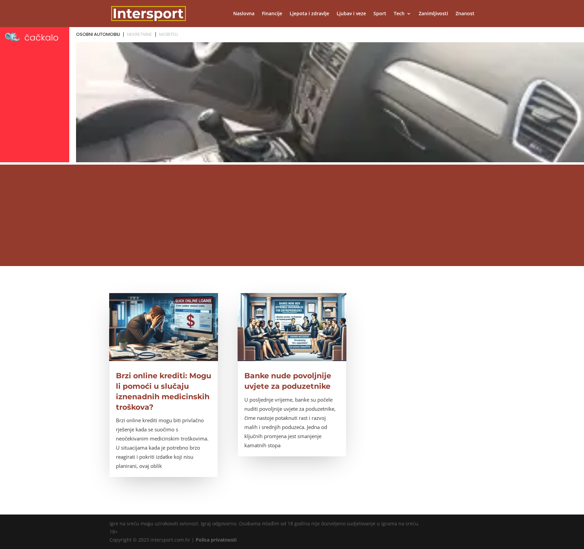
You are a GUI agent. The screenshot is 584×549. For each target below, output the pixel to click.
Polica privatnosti (216, 539)
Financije (272, 14)
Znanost (465, 14)
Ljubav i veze (351, 14)
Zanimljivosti (433, 14)
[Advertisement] (292, 215)
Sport (379, 14)
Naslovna (243, 14)
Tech (399, 14)
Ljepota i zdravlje (309, 14)
